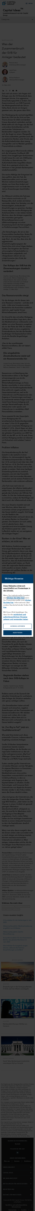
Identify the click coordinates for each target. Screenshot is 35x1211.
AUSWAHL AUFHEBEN (17, 626)
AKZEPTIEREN (17, 632)
